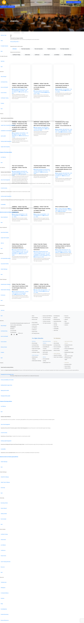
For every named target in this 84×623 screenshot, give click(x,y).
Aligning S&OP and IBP (5, 390)
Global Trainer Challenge (5, 482)
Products (2, 103)
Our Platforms (3, 157)
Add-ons (2, 243)
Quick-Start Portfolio (4, 232)
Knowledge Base (4, 609)
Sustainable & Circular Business (6, 130)
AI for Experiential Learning (5, 258)
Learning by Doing (4, 81)
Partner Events (3, 555)
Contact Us (69, 2)
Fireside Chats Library (4, 614)
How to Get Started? (4, 87)
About (2, 14)
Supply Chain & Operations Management (8, 125)
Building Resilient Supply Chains (6, 385)
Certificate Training (4, 534)
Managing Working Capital (5, 395)
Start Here (2, 61)
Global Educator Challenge (5, 284)
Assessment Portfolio (5, 263)
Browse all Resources (5, 620)
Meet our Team (3, 35)
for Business (3, 295)
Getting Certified (4, 513)
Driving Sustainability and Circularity (7, 379)
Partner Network (4, 508)
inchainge (77, 2)
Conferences (3, 550)
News (2, 40)
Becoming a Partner (4, 502)
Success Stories (4, 92)
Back (2, 51)
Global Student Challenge (5, 289)
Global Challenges (4, 269)
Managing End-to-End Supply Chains (7, 374)
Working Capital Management (6, 141)
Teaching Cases (3, 582)
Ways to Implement (4, 217)
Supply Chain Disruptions (5, 146)
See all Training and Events (5, 561)
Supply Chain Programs (5, 237)
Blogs (2, 603)
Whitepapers (3, 587)
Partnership (3, 487)
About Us (2, 29)
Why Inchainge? (3, 76)
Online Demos (3, 539)
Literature (2, 598)
